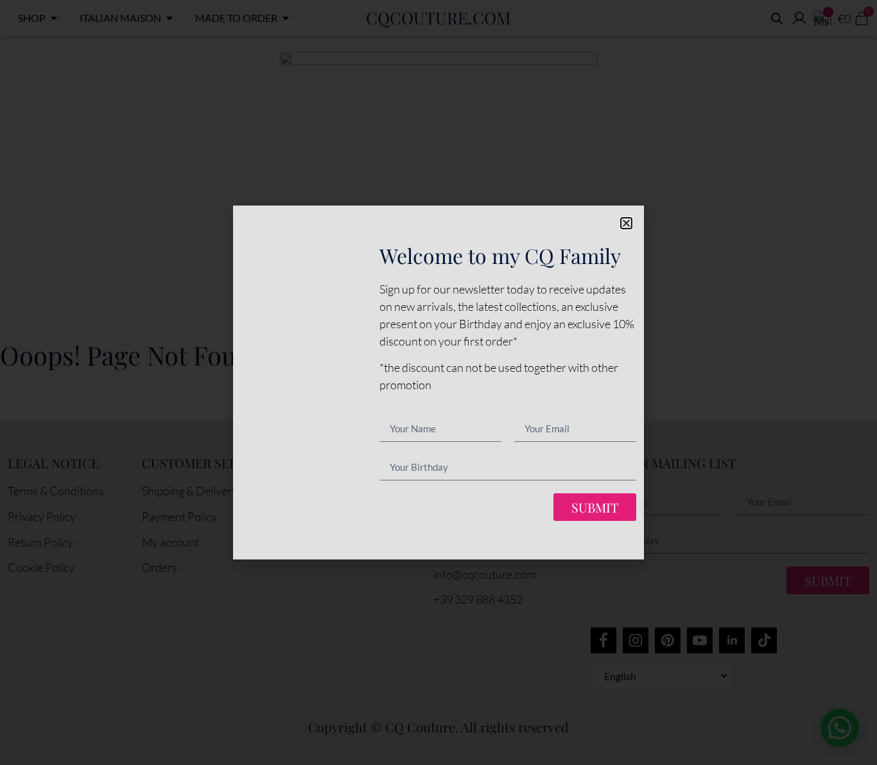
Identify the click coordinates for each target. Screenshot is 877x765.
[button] (626, 223)
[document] (438, 382)
